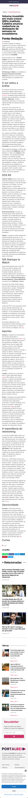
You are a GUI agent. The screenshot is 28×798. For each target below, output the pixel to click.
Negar (14, 791)
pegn (5, 545)
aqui (22, 327)
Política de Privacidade (18, 794)
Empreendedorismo (14, 12)
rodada (12, 406)
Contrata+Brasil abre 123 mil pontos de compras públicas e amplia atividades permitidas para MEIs (13, 602)
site (21, 536)
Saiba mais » (14, 661)
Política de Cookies (8, 794)
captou (4, 377)
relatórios (5, 95)
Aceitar (14, 786)
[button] (25, 770)
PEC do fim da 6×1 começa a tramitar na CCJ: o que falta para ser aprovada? (13, 629)
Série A (21, 338)
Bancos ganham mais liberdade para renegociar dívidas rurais (17, 680)
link (8, 501)
